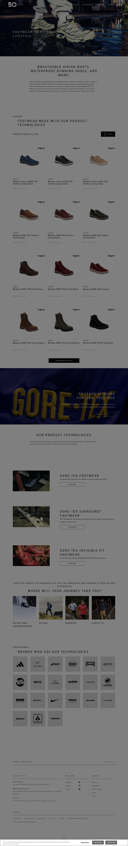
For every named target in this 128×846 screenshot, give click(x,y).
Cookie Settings (85, 842)
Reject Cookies (98, 842)
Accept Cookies (111, 842)
